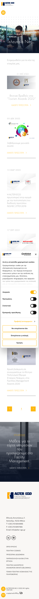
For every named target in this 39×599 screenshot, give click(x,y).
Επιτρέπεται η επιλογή (19, 335)
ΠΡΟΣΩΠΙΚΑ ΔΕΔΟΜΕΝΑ (15, 554)
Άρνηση (19, 343)
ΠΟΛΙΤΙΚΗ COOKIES (13, 550)
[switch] (33, 299)
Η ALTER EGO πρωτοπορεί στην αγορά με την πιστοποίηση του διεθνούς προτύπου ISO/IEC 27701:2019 (19, 200)
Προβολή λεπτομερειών (23, 321)
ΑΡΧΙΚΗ (10, 34)
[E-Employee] (3, 589)
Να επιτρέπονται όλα (20, 328)
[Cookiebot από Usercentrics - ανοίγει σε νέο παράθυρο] (23, 254)
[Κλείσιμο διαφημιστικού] (36, 254)
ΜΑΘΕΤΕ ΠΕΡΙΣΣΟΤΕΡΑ (20, 105)
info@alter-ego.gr (18, 530)
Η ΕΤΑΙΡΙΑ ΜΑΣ (20, 34)
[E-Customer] (3, 595)
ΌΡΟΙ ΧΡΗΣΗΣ (11, 547)
